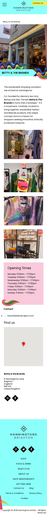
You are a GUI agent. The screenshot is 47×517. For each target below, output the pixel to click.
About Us (23, 473)
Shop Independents (23, 478)
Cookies (24, 498)
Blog (31, 488)
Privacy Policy (35, 493)
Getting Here (23, 484)
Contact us (38, 3)
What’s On (23, 468)
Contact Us (19, 488)
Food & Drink (23, 463)
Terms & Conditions (14, 493)
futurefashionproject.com (20, 315)
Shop (23, 458)
